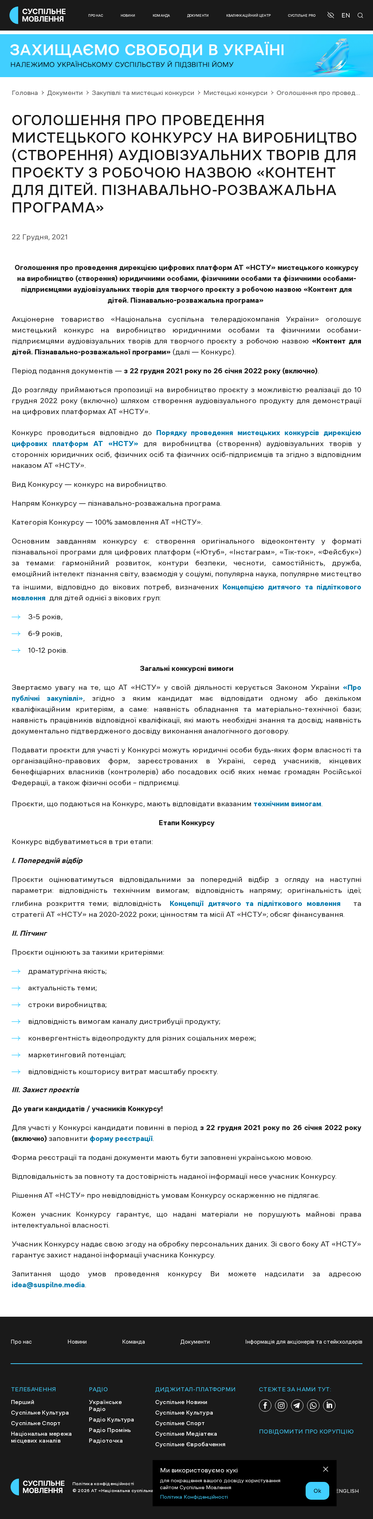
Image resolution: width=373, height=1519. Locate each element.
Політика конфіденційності (103, 1484)
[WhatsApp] (313, 1405)
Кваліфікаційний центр (248, 15)
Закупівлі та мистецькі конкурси (143, 93)
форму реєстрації (121, 1138)
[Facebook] (265, 1405)
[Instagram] (281, 1405)
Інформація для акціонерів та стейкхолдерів (303, 1341)
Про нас (95, 15)
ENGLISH (347, 1491)
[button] (331, 15)
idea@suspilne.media (48, 1284)
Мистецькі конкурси (235, 93)
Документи (198, 15)
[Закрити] (325, 1470)
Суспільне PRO (301, 15)
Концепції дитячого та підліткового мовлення (259, 903)
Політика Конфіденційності (194, 1496)
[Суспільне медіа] (38, 1487)
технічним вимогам (287, 803)
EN (345, 15)
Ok (317, 1491)
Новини (128, 15)
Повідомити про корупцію (306, 1431)
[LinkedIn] (329, 1405)
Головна (25, 93)
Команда (161, 15)
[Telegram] (297, 1405)
